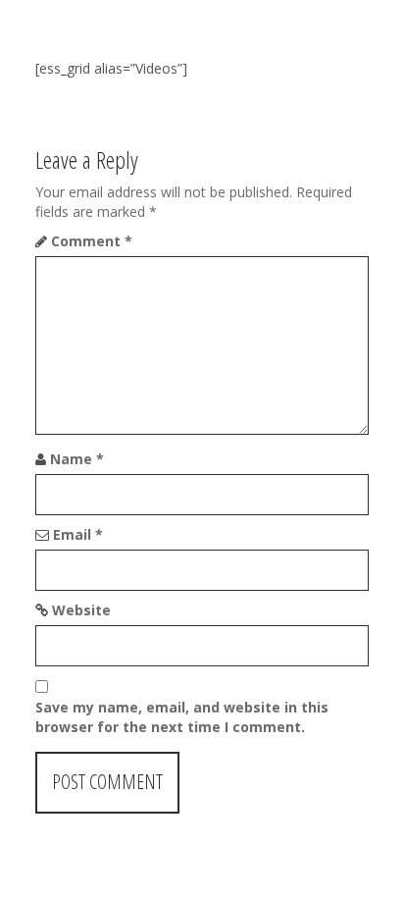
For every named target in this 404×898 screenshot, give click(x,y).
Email (78, 534)
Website (81, 610)
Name (77, 458)
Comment (91, 241)
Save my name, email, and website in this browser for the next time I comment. (181, 717)
